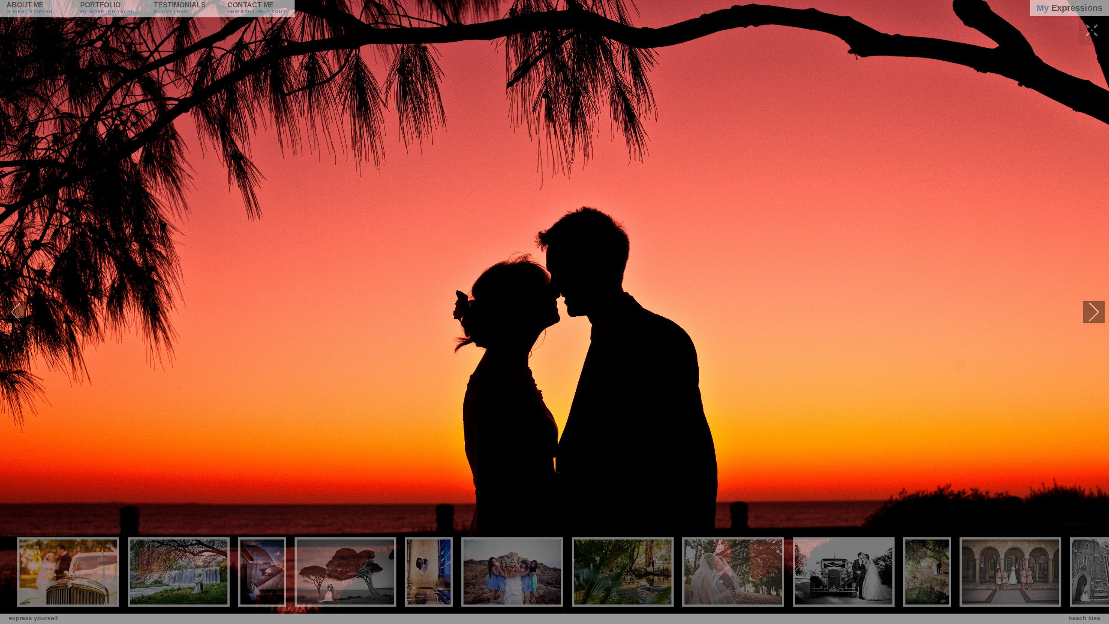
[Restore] (1092, 39)
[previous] (15, 312)
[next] (1094, 312)
